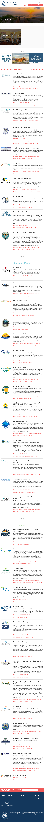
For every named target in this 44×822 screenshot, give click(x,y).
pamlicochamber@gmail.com (35, 396)
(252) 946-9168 (23, 120)
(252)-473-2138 (23, 102)
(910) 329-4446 (23, 509)
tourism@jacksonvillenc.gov (34, 343)
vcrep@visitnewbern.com (33, 275)
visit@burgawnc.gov (31, 453)
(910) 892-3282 (23, 614)
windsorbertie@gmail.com (34, 156)
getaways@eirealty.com (33, 379)
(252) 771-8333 (23, 138)
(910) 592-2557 (23, 699)
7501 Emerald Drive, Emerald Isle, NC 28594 (23, 381)
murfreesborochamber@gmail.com (22, 746)
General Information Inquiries (7, 805)
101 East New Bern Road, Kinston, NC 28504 (23, 718)
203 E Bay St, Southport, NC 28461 (21, 435)
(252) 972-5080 (23, 654)
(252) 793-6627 (23, 247)
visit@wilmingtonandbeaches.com (36, 489)
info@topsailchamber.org (34, 509)
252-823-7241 (23, 731)
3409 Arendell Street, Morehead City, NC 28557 (24, 474)
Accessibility (21, 800)
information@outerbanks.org (35, 102)
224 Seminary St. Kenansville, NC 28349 (22, 602)
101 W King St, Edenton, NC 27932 (21, 174)
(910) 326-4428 (23, 360)
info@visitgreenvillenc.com (34, 580)
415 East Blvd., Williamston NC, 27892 (21, 637)
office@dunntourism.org (33, 614)
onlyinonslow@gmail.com (33, 293)
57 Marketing (39, 819)
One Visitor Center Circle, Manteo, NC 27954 (23, 105)
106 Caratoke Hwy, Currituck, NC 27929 (22, 227)
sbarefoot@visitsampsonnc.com (35, 699)
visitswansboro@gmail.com (34, 360)
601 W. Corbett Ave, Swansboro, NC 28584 (23, 362)
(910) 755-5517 (23, 313)
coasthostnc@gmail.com (16, 815)
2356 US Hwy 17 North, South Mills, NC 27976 (23, 143)
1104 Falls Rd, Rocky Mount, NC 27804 (22, 656)
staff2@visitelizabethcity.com (34, 86)
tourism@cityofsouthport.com (34, 433)
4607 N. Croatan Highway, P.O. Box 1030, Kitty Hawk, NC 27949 (27, 191)
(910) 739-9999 (23, 768)
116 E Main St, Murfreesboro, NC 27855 (22, 748)
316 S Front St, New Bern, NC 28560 (21, 278)
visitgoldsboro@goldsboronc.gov (35, 561)
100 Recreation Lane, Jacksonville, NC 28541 (23, 346)
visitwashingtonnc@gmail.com (34, 120)
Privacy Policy (22, 797)
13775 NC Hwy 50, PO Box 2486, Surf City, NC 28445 (24, 511)
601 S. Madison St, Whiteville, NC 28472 (22, 677)
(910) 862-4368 (23, 542)
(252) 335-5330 (23, 86)
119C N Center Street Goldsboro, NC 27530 (23, 563)
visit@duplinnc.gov (24, 599)
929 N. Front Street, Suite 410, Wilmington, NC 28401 (24, 492)
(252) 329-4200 (23, 580)
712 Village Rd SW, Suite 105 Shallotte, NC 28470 (24, 315)
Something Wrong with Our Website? (7, 802)
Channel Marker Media (30, 819)
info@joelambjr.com (32, 189)
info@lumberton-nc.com (33, 768)
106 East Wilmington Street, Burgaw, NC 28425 (23, 456)
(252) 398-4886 (23, 744)
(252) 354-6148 (23, 379)
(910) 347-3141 (23, 293)
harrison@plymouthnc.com (34, 247)
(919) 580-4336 (23, 561)
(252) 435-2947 (23, 225)
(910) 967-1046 (23, 343)
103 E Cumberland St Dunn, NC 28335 (22, 617)
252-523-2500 (23, 716)
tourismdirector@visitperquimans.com (28, 204)
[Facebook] (40, 2)
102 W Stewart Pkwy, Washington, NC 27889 (23, 123)
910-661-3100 (22, 453)
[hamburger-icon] (24, 5)
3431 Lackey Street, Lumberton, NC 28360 (22, 770)
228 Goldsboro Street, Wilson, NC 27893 (22, 780)
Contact (7, 797)
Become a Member (7, 800)
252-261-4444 (23, 189)
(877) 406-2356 (23, 489)
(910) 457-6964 (23, 414)
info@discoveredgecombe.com (34, 731)
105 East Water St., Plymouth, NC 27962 (22, 249)
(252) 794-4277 (23, 156)
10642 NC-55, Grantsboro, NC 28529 (21, 398)
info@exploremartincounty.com (35, 634)
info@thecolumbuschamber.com (35, 674)
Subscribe (41, 790)
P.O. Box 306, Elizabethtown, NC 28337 (22, 544)
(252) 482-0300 (23, 171)
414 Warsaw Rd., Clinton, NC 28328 (21, 701)
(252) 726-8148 (23, 472)
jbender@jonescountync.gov (35, 327)
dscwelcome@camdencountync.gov (22, 141)
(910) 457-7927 (23, 433)
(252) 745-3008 (23, 396)
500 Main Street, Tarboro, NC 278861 (21, 733)
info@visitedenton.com (34, 171)
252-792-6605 (23, 634)
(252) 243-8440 (23, 777)
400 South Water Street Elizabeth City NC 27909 (24, 88)
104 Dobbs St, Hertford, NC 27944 (21, 207)
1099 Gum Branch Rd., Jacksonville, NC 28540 (23, 296)
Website (16, 86)
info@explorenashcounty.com (35, 654)
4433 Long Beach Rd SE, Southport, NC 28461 (23, 416)
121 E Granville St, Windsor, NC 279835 (22, 158)
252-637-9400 (23, 275)
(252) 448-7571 (23, 327)
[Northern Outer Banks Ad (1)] (22, 64)
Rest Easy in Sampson (10, 35)
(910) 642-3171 (23, 674)
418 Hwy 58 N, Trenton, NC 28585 (21, 329)
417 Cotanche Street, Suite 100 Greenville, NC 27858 (25, 582)
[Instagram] (42, 2)
